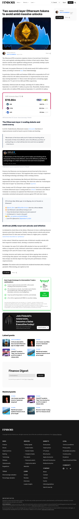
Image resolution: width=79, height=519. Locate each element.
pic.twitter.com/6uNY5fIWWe (19, 216)
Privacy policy (66, 447)
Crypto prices (47, 447)
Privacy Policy (30, 379)
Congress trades (29, 454)
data (21, 70)
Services (27, 441)
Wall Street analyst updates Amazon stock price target (43, 353)
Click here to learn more (38, 505)
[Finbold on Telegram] (70, 468)
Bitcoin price (46, 454)
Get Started (44, 294)
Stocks (38, 339)
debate (33, 189)
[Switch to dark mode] (75, 2)
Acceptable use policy (69, 451)
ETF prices (46, 451)
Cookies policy (67, 454)
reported (33, 183)
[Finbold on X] (67, 468)
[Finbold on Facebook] (63, 468)
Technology (5, 457)
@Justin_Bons (11, 207)
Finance (4, 444)
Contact (45, 475)
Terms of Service (57, 434)
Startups (4, 460)
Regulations (5, 466)
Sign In (64, 2)
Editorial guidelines (48, 484)
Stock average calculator (9, 475)
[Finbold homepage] (39, 430)
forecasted (32, 129)
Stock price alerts (29, 460)
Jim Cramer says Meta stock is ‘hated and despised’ (43, 343)
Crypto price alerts (30, 463)
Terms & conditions (68, 444)
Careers (45, 478)
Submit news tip (47, 487)
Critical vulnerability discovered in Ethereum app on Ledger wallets (18, 343)
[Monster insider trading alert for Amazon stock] (31, 410)
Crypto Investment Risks (70, 460)
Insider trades (28, 447)
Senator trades (29, 451)
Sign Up (70, 2)
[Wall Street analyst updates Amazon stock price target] (31, 352)
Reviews (26, 478)
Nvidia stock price (48, 463)
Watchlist (26, 466)
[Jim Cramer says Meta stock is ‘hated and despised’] (31, 343)
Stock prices (46, 444)
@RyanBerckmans (23, 207)
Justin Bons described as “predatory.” (13, 236)
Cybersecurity (6, 463)
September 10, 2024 (25, 218)
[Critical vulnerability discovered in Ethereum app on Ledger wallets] (6, 343)
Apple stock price (48, 457)
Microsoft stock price (49, 460)
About (45, 471)
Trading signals (28, 444)
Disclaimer (66, 457)
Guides (26, 475)
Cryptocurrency (11, 54)
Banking (4, 454)
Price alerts (27, 457)
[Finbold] (8, 2)
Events (45, 481)
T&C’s (25, 379)
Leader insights (28, 484)
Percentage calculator (8, 478)
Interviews (27, 481)
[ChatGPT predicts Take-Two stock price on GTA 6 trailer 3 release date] (6, 352)
